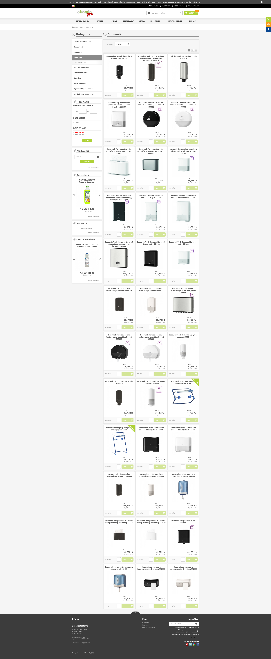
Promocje (113, 21)
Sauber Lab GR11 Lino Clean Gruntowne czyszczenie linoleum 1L (87, 246)
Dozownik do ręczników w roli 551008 (183, 522)
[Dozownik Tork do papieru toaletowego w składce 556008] (119, 304)
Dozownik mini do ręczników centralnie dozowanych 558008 (119, 475)
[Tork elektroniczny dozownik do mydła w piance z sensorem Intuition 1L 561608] (151, 72)
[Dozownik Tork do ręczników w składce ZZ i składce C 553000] (183, 211)
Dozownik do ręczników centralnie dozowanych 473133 (119, 568)
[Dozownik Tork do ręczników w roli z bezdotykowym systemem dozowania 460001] (119, 258)
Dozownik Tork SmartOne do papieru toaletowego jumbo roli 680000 (183, 105)
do (88, 111)
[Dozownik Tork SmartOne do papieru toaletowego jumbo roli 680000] (183, 118)
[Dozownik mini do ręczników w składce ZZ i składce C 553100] (183, 443)
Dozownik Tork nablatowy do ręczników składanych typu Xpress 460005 (151, 151)
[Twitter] (190, 644)
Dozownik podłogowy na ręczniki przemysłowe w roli (119, 429)
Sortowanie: (110, 44)
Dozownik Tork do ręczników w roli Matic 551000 (183, 243)
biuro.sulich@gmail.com (83, 642)
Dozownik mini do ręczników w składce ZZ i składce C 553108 (151, 429)
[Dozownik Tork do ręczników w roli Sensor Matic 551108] (151, 258)
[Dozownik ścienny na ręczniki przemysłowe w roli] (183, 397)
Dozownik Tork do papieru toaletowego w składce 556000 (151, 289)
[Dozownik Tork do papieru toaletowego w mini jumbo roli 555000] (151, 351)
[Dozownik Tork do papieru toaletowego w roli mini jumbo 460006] (183, 304)
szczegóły (108, 95)
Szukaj (142, 21)
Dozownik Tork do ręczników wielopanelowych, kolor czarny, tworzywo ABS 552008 (119, 198)
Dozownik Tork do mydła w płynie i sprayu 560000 (183, 336)
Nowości (99, 21)
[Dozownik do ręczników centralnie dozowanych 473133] (119, 583)
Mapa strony (146, 622)
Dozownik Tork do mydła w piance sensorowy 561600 (151, 382)
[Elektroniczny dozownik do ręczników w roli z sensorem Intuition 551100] (119, 118)
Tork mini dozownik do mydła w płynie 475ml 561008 (119, 57)
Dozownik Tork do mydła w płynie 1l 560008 (119, 382)
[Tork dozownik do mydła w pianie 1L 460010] (183, 72)
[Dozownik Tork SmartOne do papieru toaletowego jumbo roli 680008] (151, 118)
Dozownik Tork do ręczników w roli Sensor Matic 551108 (151, 243)
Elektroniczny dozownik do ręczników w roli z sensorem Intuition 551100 (119, 105)
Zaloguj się (154, 6)
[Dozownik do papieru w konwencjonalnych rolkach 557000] (183, 583)
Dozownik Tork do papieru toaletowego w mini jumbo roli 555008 (119, 337)
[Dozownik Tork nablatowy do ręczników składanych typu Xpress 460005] (151, 165)
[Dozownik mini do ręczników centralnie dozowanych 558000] (151, 490)
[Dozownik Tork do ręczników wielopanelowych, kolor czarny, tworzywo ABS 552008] (119, 211)
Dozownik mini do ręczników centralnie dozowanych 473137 (183, 475)
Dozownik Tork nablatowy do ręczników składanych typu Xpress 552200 (119, 151)
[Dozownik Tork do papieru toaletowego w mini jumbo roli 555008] (119, 351)
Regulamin (145, 625)
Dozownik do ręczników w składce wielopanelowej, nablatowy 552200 (151, 522)
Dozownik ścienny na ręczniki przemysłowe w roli (183, 382)
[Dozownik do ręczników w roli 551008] (183, 536)
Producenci (155, 21)
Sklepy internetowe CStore (80, 653)
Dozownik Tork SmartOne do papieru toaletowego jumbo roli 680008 (151, 105)
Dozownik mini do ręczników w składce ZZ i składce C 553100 (183, 429)
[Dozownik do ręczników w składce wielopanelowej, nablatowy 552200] (151, 536)
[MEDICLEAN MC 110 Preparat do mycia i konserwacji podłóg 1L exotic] (87, 195)
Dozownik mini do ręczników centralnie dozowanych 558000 (151, 475)
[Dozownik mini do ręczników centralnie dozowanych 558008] (119, 490)
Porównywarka (193, 6)
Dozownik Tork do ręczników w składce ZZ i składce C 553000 (183, 197)
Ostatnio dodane (175, 21)
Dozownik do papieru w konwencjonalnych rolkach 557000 (183, 568)
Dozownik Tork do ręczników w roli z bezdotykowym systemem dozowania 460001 (119, 244)
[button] (87, 157)
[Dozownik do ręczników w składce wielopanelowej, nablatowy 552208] (119, 536)
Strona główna (82, 21)
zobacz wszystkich (93, 167)
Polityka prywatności (148, 627)
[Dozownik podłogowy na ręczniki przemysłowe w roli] (119, 443)
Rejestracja (166, 6)
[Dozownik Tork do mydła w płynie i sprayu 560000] (183, 351)
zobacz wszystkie (93, 216)
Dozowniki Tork (80, 62)
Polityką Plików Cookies (124, 2)
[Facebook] (197, 644)
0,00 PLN (191, 13)
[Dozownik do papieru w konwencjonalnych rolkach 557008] (151, 583)
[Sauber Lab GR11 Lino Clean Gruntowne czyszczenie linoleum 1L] (87, 259)
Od (77, 111)
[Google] (194, 644)
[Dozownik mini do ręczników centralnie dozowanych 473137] (183, 490)
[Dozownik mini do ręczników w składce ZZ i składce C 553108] (151, 443)
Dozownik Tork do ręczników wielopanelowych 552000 (151, 197)
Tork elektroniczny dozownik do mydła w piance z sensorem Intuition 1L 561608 (151, 58)
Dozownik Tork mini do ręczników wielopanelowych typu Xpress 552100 (183, 151)
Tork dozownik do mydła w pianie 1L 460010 (183, 57)
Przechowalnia (179, 6)
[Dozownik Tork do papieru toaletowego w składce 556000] (151, 304)
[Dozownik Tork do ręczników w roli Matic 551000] (183, 258)
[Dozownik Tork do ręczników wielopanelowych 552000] (151, 211)
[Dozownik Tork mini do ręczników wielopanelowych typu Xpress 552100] (183, 165)
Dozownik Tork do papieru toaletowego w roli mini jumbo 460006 (183, 290)
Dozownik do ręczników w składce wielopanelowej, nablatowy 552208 (119, 522)
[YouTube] (187, 644)
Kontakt (192, 21)
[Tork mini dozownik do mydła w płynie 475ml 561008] (119, 72)
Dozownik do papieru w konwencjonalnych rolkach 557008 (151, 568)
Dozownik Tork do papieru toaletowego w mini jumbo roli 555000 (151, 337)
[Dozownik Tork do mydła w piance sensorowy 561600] (151, 397)
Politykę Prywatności (194, 637)
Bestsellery (128, 21)
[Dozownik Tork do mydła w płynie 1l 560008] (119, 397)
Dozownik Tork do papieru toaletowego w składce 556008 (119, 289)
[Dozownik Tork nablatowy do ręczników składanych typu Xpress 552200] (119, 165)
